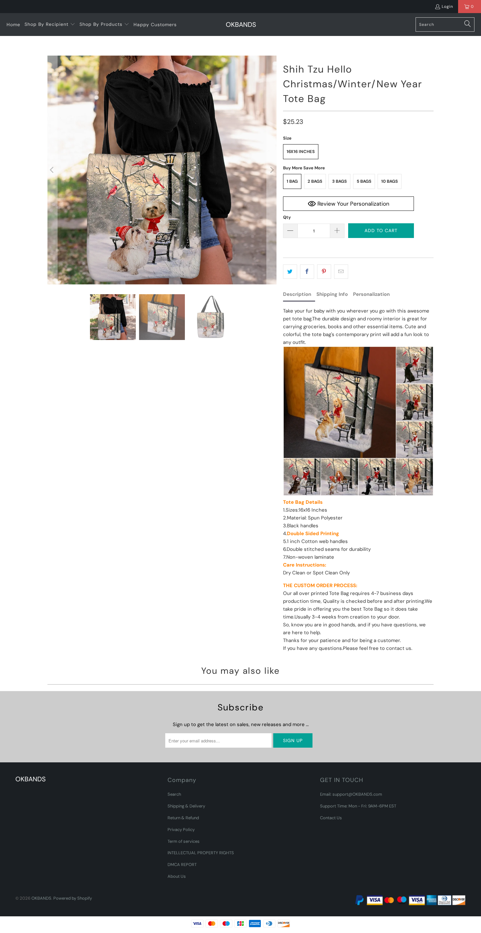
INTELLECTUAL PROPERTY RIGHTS (201, 853)
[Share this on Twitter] (290, 271)
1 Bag (292, 181)
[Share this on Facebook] (307, 271)
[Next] (271, 170)
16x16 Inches (301, 151)
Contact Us (331, 818)
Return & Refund (183, 818)
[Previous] (52, 170)
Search (174, 794)
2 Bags (315, 181)
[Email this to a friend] (341, 271)
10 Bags (389, 181)
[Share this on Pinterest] (324, 271)
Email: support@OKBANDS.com (351, 794)
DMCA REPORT (182, 864)
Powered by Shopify (72, 898)
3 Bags (339, 181)
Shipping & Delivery (186, 806)
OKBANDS (41, 898)
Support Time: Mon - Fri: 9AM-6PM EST (358, 806)
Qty (287, 217)
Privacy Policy (181, 829)
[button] (50, 24)
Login (447, 6)
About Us (177, 876)
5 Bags (364, 181)
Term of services (184, 841)
